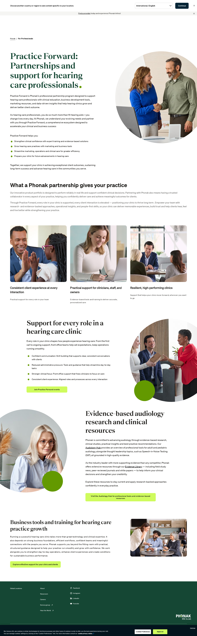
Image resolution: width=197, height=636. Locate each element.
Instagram (76, 593)
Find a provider (84, 13)
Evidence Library (133, 466)
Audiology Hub (93, 447)
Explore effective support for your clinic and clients (35, 564)
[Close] (194, 14)
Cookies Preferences (143, 632)
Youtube (76, 604)
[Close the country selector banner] (194, 6)
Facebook (76, 588)
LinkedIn (76, 598)
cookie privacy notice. (85, 634)
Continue (182, 5)
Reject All (160, 632)
